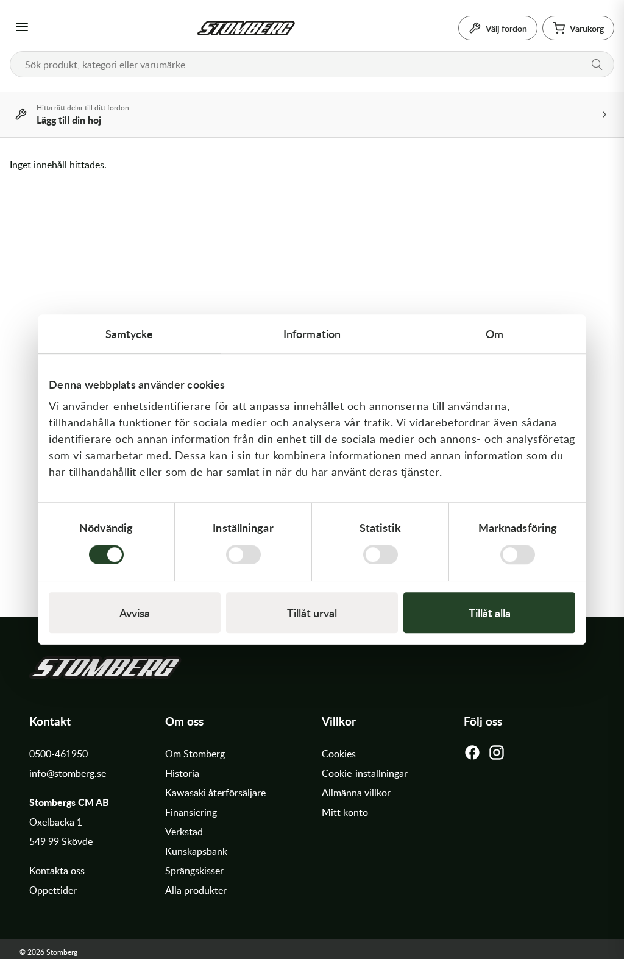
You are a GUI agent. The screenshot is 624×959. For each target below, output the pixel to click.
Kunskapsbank (196, 851)
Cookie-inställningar (365, 773)
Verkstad (184, 831)
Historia (182, 773)
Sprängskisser (194, 870)
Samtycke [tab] (129, 333)
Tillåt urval (312, 612)
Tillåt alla (490, 612)
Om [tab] (494, 333)
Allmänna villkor (356, 792)
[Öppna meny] (22, 28)
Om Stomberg (195, 753)
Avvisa (134, 612)
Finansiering (191, 812)
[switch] (243, 554)
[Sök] (597, 64)
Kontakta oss (57, 870)
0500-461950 (58, 753)
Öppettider (53, 890)
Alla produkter (196, 890)
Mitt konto (345, 812)
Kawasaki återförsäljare (215, 792)
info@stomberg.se (67, 773)
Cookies (339, 753)
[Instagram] (496, 755)
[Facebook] (472, 755)
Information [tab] (312, 333)
